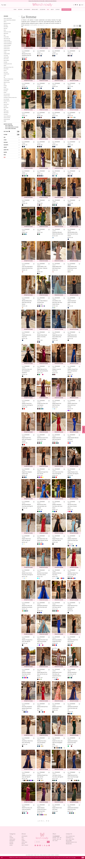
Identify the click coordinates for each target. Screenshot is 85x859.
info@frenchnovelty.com (71, 842)
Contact (23, 840)
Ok (83, 857)
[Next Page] (48, 821)
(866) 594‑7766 (68, 843)
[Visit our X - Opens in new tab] (42, 845)
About (23, 839)
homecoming (12, 839)
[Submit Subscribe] (48, 842)
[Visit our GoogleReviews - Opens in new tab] (44, 845)
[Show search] (74, 4)
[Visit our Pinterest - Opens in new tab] (49, 845)
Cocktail (11, 837)
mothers (11, 842)
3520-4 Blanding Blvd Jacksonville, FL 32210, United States (70, 838)
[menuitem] (3, 4)
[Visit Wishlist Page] (75, 4)
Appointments (24, 836)
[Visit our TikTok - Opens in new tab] (40, 845)
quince (11, 845)
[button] (77, 4)
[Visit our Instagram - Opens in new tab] (35, 845)
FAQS (23, 837)
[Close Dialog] (2, 857)
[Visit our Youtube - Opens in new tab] (46, 845)
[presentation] (17, 131)
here (74, 857)
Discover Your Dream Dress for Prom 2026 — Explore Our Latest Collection (42, 0)
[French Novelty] (42, 836)
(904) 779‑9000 (68, 840)
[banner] (42, 5)
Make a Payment (25, 845)
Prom (11, 836)
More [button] (22, 26)
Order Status (24, 842)
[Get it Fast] (9, 131)
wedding (11, 843)
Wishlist (23, 843)
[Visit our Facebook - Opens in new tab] (37, 845)
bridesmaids (12, 840)
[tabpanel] (55, 578)
